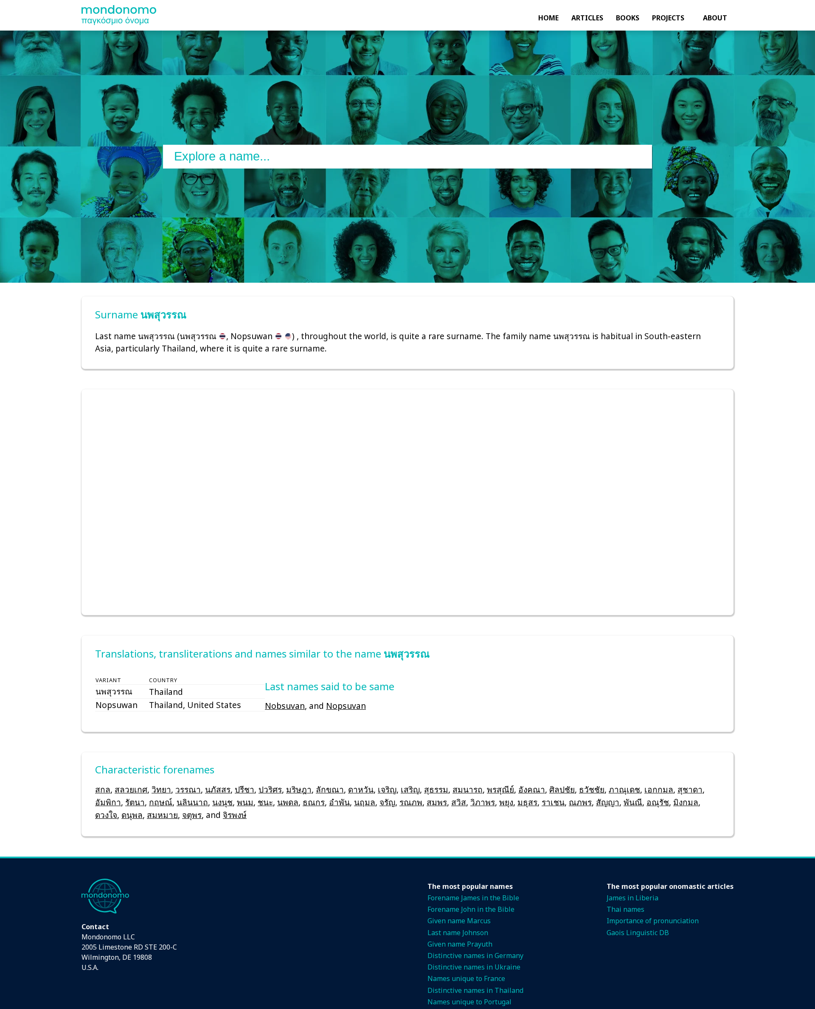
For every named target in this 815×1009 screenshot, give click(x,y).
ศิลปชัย (562, 789)
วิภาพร (482, 802)
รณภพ (410, 802)
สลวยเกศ (131, 789)
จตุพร (192, 815)
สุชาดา (690, 789)
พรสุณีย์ (500, 789)
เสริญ (410, 789)
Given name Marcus (459, 920)
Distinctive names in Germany (475, 955)
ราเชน (553, 802)
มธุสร (527, 802)
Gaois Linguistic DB (638, 932)
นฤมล (364, 802)
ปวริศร (270, 789)
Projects (668, 17)
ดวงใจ (106, 815)
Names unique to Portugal (469, 1001)
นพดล (287, 802)
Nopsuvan (346, 705)
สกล (102, 789)
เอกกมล (658, 789)
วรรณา (188, 789)
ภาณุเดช (624, 789)
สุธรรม (436, 789)
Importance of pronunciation (653, 920)
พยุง (506, 802)
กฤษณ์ (160, 802)
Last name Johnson (457, 932)
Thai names (625, 909)
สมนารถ (467, 789)
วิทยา (161, 789)
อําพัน (339, 802)
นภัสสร (217, 789)
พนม (245, 802)
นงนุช (222, 802)
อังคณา (531, 789)
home (548, 17)
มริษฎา (299, 789)
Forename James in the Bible (473, 897)
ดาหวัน (361, 789)
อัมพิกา (108, 802)
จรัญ (387, 802)
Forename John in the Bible (470, 909)
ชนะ (265, 802)
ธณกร (314, 802)
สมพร (437, 802)
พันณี (633, 802)
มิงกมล (685, 802)
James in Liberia (632, 897)
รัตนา (135, 802)
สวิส (458, 802)
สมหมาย (162, 815)
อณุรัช (657, 802)
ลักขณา (330, 789)
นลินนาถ (192, 802)
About (715, 17)
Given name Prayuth (459, 944)
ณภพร (580, 802)
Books (627, 17)
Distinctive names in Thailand (475, 990)
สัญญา (607, 802)
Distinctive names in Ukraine (473, 967)
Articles (587, 17)
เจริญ (387, 789)
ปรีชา (244, 789)
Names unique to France (466, 978)
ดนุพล (132, 815)
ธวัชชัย (591, 789)
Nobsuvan (285, 705)
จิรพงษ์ (235, 815)
